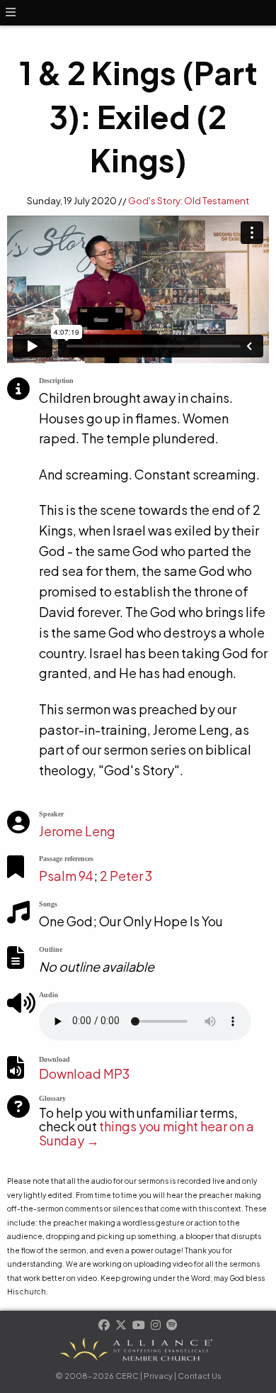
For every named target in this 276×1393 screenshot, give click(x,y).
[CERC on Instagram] (156, 1326)
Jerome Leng (77, 831)
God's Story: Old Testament (188, 200)
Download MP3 (84, 1073)
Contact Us (200, 1375)
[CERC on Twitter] (121, 1326)
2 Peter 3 (126, 875)
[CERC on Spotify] (172, 1326)
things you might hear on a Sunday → (146, 1133)
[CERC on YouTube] (139, 1326)
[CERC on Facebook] (104, 1326)
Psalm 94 (66, 875)
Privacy (158, 1375)
